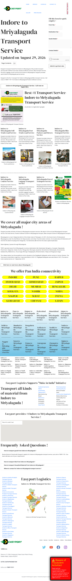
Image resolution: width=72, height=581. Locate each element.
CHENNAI (36, 301)
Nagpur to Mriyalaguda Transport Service (6, 347)
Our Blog (43, 4)
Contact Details (54, 50)
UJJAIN (59, 301)
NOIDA (59, 291)
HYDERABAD (13, 282)
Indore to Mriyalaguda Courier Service (7, 179)
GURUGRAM (13, 301)
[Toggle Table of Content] (13, 63)
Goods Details (53, 39)
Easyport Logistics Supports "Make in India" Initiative (36, 383)
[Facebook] (58, 547)
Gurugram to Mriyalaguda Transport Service (41, 348)
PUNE (36, 277)
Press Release (37, 12)
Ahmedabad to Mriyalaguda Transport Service (54, 315)
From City (52, 25)
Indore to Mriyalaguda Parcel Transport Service (45, 179)
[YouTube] (51, 547)
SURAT (36, 296)
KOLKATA (13, 291)
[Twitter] (44, 547)
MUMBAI (36, 286)
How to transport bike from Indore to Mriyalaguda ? (19, 462)
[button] (67, 8)
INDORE (13, 277)
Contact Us (53, 4)
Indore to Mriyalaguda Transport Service (6, 314)
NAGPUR (13, 296)
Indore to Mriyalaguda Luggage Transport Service (26, 180)
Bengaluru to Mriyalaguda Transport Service (29, 330)
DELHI (12, 286)
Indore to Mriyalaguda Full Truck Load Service (8, 130)
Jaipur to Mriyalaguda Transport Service (66, 314)
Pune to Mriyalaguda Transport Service (18, 314)
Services (35, 4)
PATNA (59, 296)
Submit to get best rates (57, 66)
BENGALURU (59, 286)
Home (27, 4)
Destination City (54, 32)
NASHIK (36, 291)
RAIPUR (59, 277)
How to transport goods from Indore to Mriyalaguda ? (20, 450)
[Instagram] (65, 547)
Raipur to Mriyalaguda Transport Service (30, 314)
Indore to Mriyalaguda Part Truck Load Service (26, 130)
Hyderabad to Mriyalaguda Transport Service (42, 315)
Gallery (28, 12)
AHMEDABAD (36, 282)
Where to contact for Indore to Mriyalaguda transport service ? (22, 468)
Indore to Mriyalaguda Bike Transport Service (62, 130)
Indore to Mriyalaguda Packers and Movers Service (45, 131)
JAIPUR (59, 282)
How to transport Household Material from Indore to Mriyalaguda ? (24, 465)
